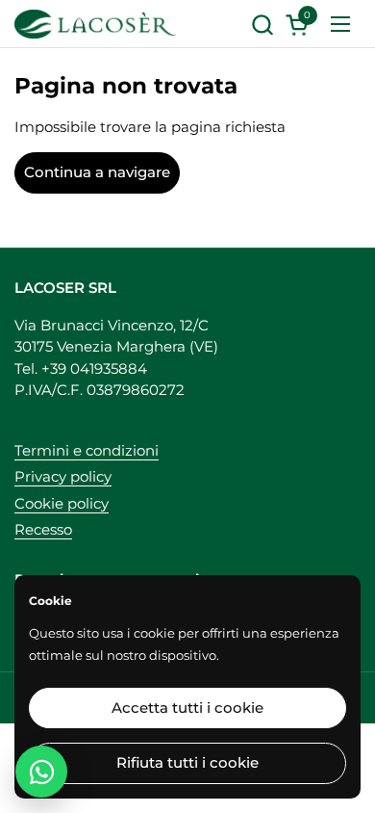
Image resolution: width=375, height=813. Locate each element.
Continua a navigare (97, 172)
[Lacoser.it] (95, 24)
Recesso (43, 529)
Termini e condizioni (86, 450)
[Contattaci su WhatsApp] (41, 772)
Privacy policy (63, 476)
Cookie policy (61, 503)
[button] (262, 25)
